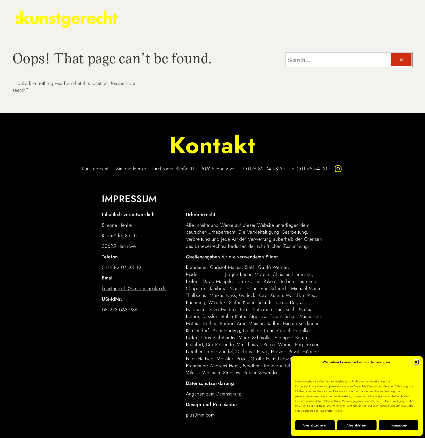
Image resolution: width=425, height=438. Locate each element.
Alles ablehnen (356, 425)
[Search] (401, 59)
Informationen (398, 425)
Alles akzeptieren (315, 425)
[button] (416, 362)
